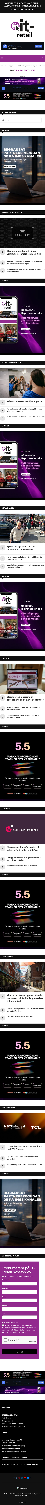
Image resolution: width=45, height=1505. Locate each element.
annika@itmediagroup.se (17, 1446)
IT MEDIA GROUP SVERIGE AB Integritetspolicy (20, 1465)
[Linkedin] (22, 9)
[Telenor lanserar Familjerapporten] (22, 383)
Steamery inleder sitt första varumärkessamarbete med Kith (24, 252)
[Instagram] (15, 9)
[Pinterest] (18, 9)
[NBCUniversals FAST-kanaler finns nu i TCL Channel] (22, 1128)
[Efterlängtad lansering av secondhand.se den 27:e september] (22, 679)
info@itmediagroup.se (16, 1426)
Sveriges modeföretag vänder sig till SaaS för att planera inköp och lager (24, 262)
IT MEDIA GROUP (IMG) (31, 6)
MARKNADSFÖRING (12, 6)
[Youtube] (26, 9)
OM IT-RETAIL (33, 3)
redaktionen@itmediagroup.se (14, 1451)
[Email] (29, 9)
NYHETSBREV (10, 3)
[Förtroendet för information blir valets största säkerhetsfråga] (22, 829)
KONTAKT (21, 3)
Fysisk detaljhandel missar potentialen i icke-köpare (21, 548)
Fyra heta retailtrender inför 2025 (20, 1017)
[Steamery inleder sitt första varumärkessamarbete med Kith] (22, 233)
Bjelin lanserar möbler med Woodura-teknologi (26, 417)
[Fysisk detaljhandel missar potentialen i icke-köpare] (22, 528)
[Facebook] (11, 9)
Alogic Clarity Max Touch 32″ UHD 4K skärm (24, 1165)
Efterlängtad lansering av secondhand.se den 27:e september (25, 698)
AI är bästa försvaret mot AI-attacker (22, 866)
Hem (1, 66)
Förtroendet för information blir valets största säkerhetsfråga (23, 848)
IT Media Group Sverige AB (28, 1495)
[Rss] (33, 9)
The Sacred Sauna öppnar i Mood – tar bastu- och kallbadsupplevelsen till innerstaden (25, 998)
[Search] (43, 58)
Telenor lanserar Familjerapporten (25, 401)
